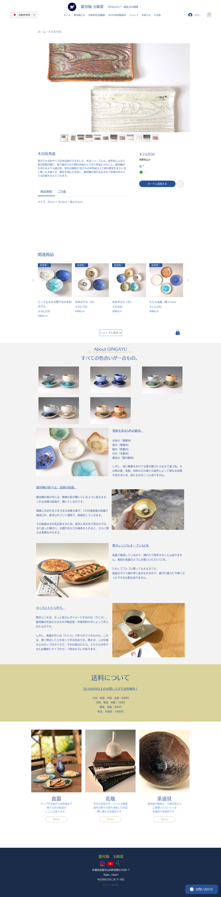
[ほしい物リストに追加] (180, 184)
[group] (110, 290)
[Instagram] (102, 863)
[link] (46, 191)
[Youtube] (110, 863)
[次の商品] (188, 280)
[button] (209, 14)
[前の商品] (33, 280)
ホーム (41, 31)
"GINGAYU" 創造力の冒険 (122, 7)
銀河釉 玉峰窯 (92, 6)
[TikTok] (118, 863)
